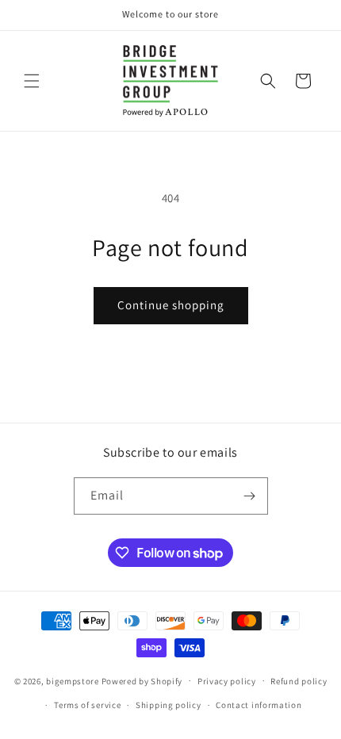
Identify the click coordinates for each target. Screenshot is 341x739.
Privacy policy (226, 681)
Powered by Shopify (142, 680)
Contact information (258, 704)
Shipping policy (168, 704)
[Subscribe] (249, 496)
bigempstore (72, 680)
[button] (31, 80)
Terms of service (87, 704)
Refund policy (298, 681)
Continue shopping (170, 304)
